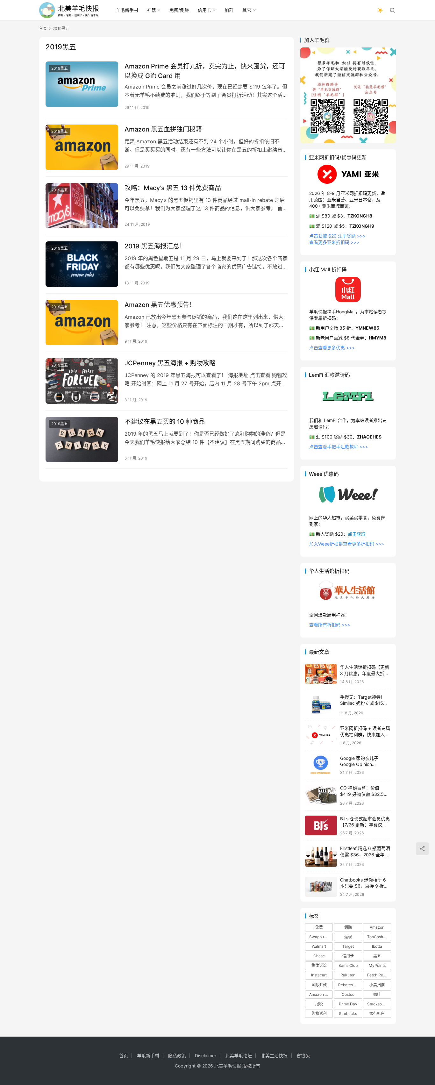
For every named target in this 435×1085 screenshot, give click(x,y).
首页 (43, 28)
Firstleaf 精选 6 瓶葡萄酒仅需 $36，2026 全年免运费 (365, 854)
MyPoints (377, 965)
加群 (229, 10)
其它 (246, 10)
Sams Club (348, 965)
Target (348, 946)
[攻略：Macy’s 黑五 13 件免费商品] (82, 206)
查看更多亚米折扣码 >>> (334, 242)
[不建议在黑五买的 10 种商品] (82, 439)
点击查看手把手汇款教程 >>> (338, 446)
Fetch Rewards (379, 975)
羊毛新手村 (127, 10)
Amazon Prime (321, 994)
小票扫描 (377, 984)
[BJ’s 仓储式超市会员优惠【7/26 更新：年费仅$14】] (321, 826)
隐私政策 (177, 1055)
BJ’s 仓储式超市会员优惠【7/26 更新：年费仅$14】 (365, 825)
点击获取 (357, 534)
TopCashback (379, 936)
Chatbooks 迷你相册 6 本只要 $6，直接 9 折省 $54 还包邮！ (364, 886)
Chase (319, 955)
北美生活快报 (274, 1055)
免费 (319, 927)
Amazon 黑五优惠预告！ (160, 305)
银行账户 (377, 1013)
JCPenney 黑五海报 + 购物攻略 (170, 363)
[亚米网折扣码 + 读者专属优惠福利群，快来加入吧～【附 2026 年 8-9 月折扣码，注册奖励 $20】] (321, 735)
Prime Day (348, 1004)
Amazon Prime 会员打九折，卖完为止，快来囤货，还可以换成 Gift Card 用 (205, 70)
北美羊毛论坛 (238, 1055)
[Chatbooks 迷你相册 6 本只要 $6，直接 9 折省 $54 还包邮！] (321, 887)
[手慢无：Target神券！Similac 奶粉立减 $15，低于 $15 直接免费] (321, 704)
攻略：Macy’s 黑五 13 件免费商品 (173, 188)
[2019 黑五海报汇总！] (82, 264)
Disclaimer (205, 1055)
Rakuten (347, 975)
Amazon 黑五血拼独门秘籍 (163, 129)
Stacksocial (377, 1004)
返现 (348, 936)
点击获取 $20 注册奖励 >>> (337, 236)
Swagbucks (319, 936)
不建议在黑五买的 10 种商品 (165, 421)
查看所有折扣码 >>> (329, 624)
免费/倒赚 (179, 10)
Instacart (319, 975)
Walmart (319, 946)
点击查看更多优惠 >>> (332, 347)
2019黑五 (59, 68)
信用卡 (204, 10)
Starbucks (348, 1013)
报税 (319, 1004)
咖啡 (377, 994)
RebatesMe (348, 984)
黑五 (377, 955)
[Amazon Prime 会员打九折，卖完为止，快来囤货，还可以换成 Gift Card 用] (82, 84)
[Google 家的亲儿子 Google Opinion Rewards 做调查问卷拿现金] (321, 765)
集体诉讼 (319, 965)
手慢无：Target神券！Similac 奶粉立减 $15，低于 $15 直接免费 (364, 703)
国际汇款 (319, 984)
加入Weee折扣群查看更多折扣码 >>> (346, 543)
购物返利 (319, 1013)
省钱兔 (303, 1055)
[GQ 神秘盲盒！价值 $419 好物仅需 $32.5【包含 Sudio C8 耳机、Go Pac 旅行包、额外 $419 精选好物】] (321, 795)
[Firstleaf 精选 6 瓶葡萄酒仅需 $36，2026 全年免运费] (321, 856)
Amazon (377, 927)
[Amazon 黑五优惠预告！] (82, 323)
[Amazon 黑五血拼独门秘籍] (82, 147)
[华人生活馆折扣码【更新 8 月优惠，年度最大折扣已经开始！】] (321, 674)
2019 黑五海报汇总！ (155, 246)
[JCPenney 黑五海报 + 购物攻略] (82, 381)
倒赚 (348, 927)
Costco (348, 994)
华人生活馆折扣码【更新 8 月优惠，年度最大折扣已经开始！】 (364, 673)
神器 (151, 10)
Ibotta (377, 946)
